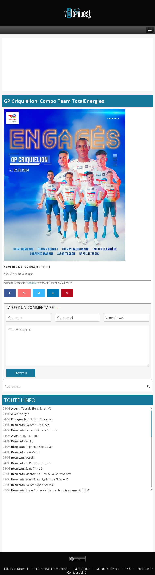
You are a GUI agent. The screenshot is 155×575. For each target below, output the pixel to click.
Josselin (30, 457)
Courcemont (29, 436)
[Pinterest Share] (67, 293)
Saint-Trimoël (34, 468)
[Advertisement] (23, 60)
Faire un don (81, 569)
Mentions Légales (107, 569)
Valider (148, 386)
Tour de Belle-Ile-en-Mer (37, 408)
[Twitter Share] (39, 293)
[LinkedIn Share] (53, 293)
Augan (25, 414)
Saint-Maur (32, 452)
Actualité (31, 283)
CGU (128, 569)
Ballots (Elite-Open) (37, 425)
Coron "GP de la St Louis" (41, 430)
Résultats (18, 425)
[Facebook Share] (10, 293)
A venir (16, 408)
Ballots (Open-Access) (39, 485)
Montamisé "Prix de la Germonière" (48, 474)
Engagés (17, 419)
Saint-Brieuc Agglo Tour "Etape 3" (46, 479)
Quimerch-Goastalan (38, 447)
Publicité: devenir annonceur (49, 569)
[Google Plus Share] (24, 293)
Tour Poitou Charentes (38, 419)
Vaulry (29, 441)
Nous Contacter (14, 569)
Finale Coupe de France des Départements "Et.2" (57, 490)
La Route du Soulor (37, 463)
